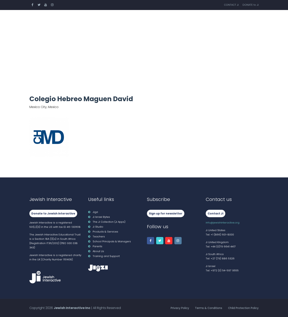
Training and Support (106, 256)
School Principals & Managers (112, 241)
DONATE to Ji (251, 5)
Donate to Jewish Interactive (53, 213)
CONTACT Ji (231, 5)
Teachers (121, 18)
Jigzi (95, 212)
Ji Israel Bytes (101, 217)
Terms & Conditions (208, 308)
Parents (187, 18)
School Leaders (154, 18)
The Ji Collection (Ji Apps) (109, 222)
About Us (241, 18)
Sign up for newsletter (165, 213)
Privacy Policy (180, 308)
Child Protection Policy (243, 308)
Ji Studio (98, 227)
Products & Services (83, 18)
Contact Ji (215, 213)
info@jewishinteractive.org (222, 222)
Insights (214, 18)
